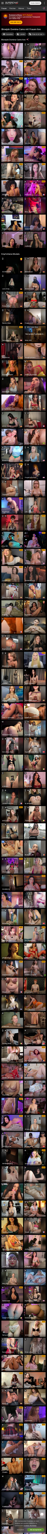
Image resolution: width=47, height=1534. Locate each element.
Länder (22, 34)
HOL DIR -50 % (15, 22)
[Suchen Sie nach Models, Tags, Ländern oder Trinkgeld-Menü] (44, 8)
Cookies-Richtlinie (30, 1525)
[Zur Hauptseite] (14, 3)
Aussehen (9, 34)
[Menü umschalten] (2, 3)
